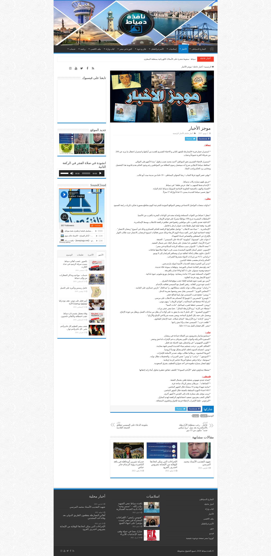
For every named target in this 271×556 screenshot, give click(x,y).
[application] (81, 173)
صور (212, 528)
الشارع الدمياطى (198, 49)
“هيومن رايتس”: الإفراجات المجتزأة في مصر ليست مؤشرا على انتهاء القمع (129, 520)
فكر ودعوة (141, 49)
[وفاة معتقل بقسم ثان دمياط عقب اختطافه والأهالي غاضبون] (96, 317)
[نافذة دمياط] (136, 22)
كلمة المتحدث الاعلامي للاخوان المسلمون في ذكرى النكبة (171, 59)
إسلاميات (173, 49)
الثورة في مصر (126, 49)
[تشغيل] (100, 173)
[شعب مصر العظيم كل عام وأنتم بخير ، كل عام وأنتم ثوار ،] (96, 330)
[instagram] (70, 68)
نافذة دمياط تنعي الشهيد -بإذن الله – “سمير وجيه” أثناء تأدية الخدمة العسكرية (129, 506)
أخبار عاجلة (198, 67)
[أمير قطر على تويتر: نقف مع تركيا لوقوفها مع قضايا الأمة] (96, 304)
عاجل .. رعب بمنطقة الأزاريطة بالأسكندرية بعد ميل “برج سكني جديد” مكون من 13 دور (192, 426)
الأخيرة (91, 255)
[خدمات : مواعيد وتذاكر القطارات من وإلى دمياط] (96, 279)
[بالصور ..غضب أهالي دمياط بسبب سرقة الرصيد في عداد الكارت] (96, 265)
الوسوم (69, 255)
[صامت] (71, 173)
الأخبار (184, 49)
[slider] (65, 173)
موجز (196, 416)
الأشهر (101, 255)
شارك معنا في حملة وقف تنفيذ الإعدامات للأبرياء (129, 532)
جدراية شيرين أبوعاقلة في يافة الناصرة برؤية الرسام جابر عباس (129, 464)
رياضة (82, 49)
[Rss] (93, 68)
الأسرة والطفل (157, 49)
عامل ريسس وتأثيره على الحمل (73, 288)
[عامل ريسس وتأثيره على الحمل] (96, 292)
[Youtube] (76, 68)
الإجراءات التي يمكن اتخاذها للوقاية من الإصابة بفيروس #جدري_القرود (163, 464)
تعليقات (80, 255)
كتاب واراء (110, 49)
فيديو (211, 533)
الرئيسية (212, 48)
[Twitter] (81, 68)
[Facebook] (87, 68)
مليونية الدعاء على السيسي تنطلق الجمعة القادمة (132, 425)
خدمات (72, 49)
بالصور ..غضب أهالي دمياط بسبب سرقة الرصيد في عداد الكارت (75, 264)
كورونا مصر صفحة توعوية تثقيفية (200, 538)
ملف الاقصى (95, 49)
